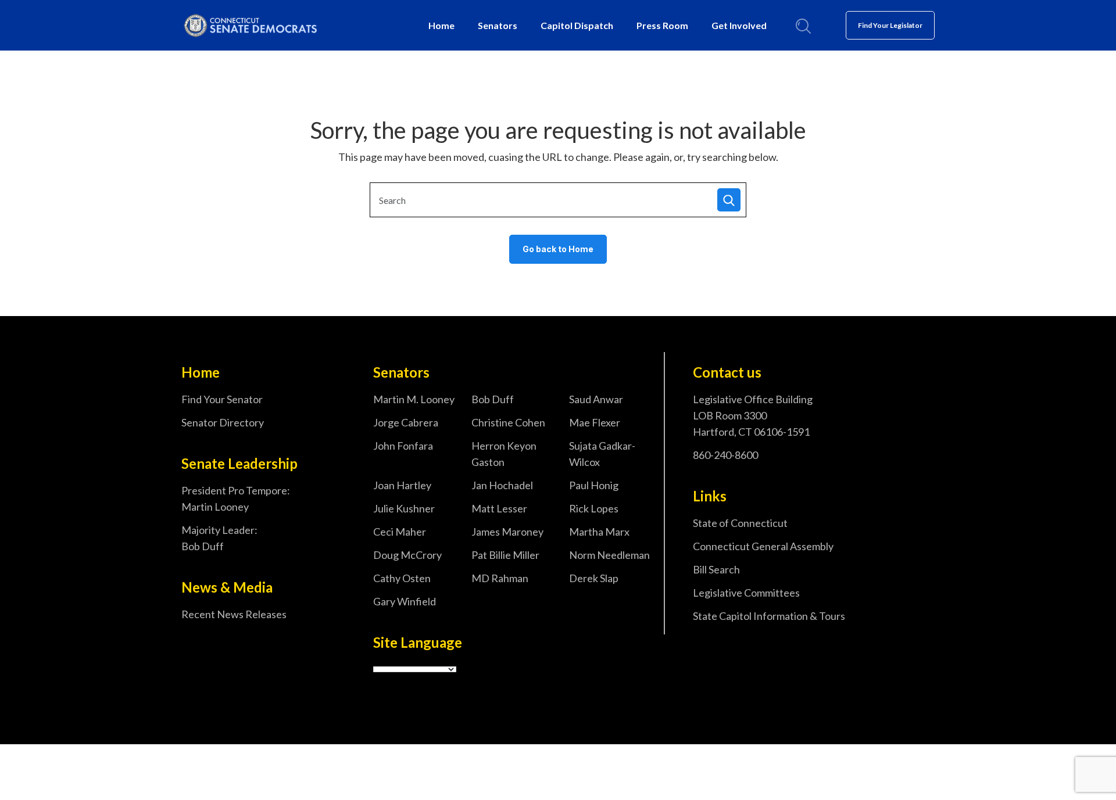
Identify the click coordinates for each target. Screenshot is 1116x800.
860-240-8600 (725, 455)
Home (441, 25)
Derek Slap (593, 578)
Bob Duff (492, 399)
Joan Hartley (402, 485)
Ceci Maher (399, 531)
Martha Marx (599, 531)
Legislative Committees (746, 592)
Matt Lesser (499, 508)
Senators (497, 25)
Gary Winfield (404, 601)
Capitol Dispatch (577, 25)
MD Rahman (499, 578)
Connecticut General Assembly (763, 546)
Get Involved (739, 25)
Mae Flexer (594, 422)
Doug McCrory (407, 554)
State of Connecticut (740, 522)
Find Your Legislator (890, 25)
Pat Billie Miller (505, 554)
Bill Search (716, 569)
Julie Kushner (404, 508)
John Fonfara (403, 445)
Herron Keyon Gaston (503, 453)
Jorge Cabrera (405, 422)
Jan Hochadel (502, 485)
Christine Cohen (508, 422)
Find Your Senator (222, 399)
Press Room (662, 25)
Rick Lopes (593, 508)
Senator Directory (222, 422)
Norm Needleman (609, 554)
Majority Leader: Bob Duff (219, 538)
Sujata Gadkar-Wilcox (602, 453)
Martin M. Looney (414, 399)
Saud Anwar (596, 399)
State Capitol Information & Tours (769, 615)
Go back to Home (558, 249)
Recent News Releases (234, 614)
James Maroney (507, 531)
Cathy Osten (402, 578)
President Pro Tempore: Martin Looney (235, 498)
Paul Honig (593, 485)
